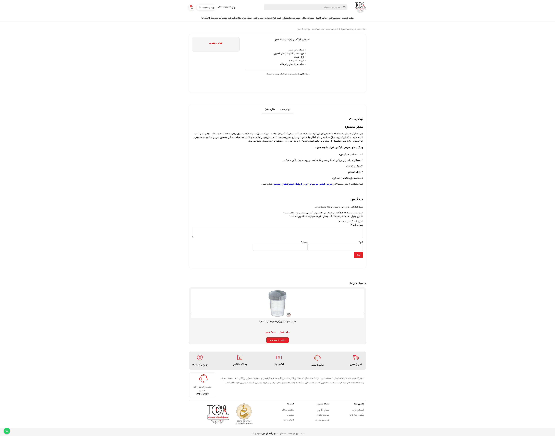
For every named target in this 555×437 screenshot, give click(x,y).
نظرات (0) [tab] (270, 109)
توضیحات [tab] (285, 109)
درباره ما (214, 18)
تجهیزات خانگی (308, 18)
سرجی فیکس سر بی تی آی (318, 184)
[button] (191, 314)
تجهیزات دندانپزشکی (291, 18)
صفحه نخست (348, 18)
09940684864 (224, 7)
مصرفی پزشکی (334, 18)
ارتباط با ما (205, 18)
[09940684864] (233, 7)
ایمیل (304, 242)
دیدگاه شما (357, 225)
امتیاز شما (357, 221)
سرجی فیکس (331, 29)
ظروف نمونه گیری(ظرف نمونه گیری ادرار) (277, 321)
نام (361, 242)
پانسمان (294, 73)
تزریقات (342, 29)
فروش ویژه (247, 18)
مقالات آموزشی (234, 18)
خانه (364, 29)
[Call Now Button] (7, 431)
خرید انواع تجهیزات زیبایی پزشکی (267, 18)
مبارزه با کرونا (321, 18)
